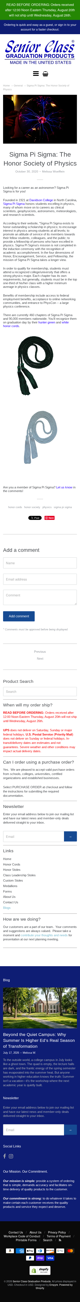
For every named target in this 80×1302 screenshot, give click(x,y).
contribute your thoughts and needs (44, 935)
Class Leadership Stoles (19, 875)
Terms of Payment (59, 1236)
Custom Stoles (13, 880)
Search (47, 1240)
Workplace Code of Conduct (22, 1236)
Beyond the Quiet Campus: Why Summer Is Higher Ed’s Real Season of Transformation (39, 1040)
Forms (7, 891)
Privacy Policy (57, 1232)
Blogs (7, 907)
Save (51, 517)
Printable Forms (26, 1240)
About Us (9, 896)
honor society (32, 507)
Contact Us (10, 902)
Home (6, 85)
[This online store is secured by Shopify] (40, 1273)
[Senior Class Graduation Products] (40, 52)
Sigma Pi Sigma (14, 203)
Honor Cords (11, 864)
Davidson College (41, 200)
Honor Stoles (12, 869)
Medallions (10, 886)
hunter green (46, 322)
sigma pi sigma (63, 507)
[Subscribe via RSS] (60, 1240)
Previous (40, 651)
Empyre (53, 1284)
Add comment (19, 616)
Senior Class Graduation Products (32, 1281)
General (18, 85)
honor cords (15, 507)
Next (40, 658)
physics (47, 507)
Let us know (64, 487)
